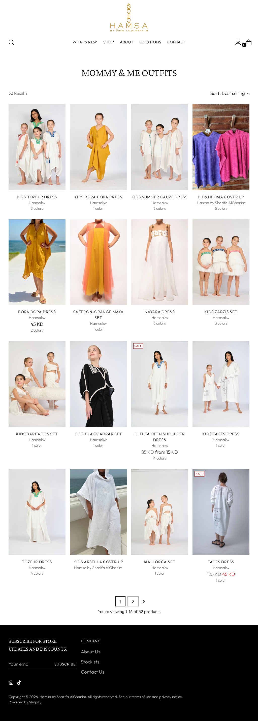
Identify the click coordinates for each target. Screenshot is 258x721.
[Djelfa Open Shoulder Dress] (159, 384)
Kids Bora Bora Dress (98, 197)
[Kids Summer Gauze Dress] (159, 147)
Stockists (90, 662)
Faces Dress (221, 561)
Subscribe (65, 664)
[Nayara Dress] (159, 262)
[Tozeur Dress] (37, 512)
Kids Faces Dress (220, 434)
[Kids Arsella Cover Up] (98, 512)
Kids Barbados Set (37, 434)
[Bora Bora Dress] (37, 262)
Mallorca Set (159, 561)
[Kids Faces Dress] (220, 384)
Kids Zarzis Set (221, 311)
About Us (90, 652)
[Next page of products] (144, 601)
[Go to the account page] (236, 42)
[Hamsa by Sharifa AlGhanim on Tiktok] (20, 683)
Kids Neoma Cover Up (221, 197)
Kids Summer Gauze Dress (160, 197)
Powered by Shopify (25, 702)
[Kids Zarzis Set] (220, 262)
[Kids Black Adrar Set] (98, 384)
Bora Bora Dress (37, 311)
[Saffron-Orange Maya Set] (98, 262)
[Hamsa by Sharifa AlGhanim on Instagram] (12, 683)
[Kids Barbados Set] (37, 384)
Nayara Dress (160, 311)
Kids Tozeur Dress (37, 197)
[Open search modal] (11, 42)
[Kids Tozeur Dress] (37, 147)
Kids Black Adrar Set (98, 434)
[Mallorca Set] (159, 512)
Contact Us (92, 672)
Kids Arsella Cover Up (98, 561)
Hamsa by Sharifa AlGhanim (63, 696)
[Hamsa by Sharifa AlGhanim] (129, 17)
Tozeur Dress (37, 561)
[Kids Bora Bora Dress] (98, 147)
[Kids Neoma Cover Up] (220, 147)
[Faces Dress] (220, 512)
